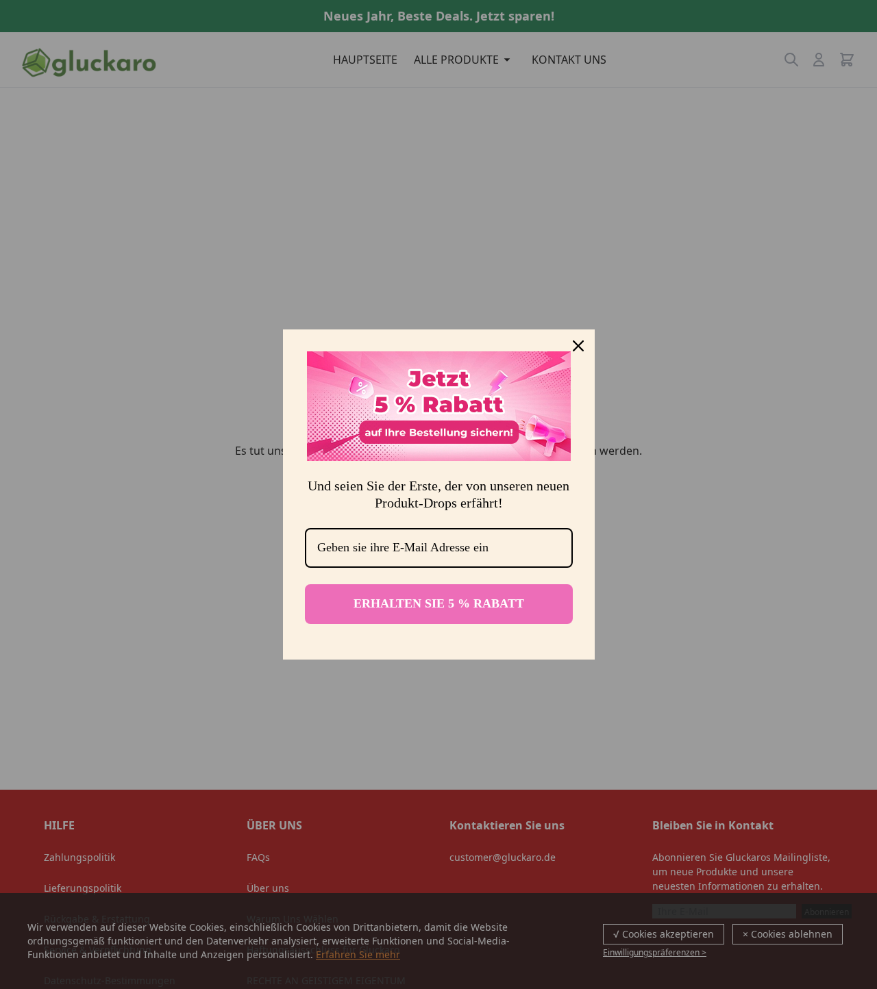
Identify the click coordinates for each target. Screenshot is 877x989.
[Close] (578, 345)
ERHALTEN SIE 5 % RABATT (439, 603)
